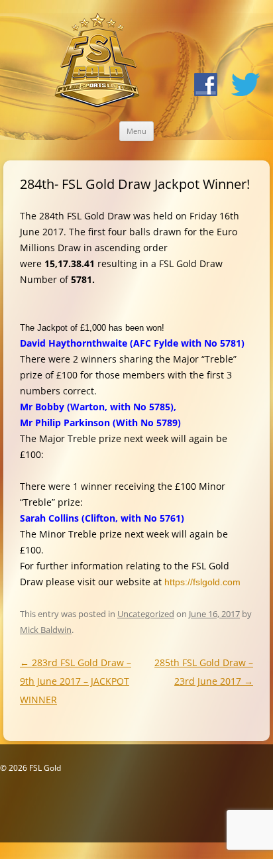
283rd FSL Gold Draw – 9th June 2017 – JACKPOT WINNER (75, 681)
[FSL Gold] (97, 62)
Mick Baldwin (46, 630)
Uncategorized (145, 614)
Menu (136, 131)
